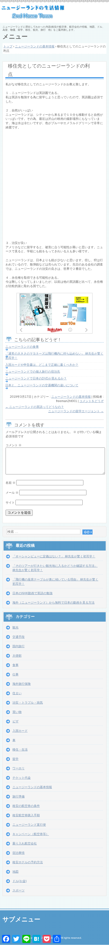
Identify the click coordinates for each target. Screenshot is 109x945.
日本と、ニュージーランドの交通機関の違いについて (41, 385)
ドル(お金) (19, 881)
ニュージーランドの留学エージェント (76, 411)
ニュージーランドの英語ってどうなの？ (34, 407)
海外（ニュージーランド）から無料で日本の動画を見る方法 (53, 602)
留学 (15, 759)
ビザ (15, 721)
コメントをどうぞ (91, 401)
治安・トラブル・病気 (27, 702)
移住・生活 (20, 749)
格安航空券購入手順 (26, 815)
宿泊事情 (18, 853)
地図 (15, 871)
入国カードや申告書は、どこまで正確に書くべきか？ (41, 365)
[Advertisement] (54, 186)
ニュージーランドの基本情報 (71, 397)
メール (12, 492)
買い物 (17, 712)
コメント (14, 445)
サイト (10, 502)
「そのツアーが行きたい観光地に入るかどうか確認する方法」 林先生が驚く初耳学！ (55, 568)
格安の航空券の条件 (26, 806)
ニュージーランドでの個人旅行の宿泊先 (32, 371)
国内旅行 (18, 646)
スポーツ (18, 890)
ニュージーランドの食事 (22, 347)
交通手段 (18, 637)
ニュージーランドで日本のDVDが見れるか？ (36, 378)
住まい (17, 693)
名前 (10, 483)
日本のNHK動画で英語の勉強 (32, 593)
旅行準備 (18, 796)
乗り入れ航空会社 (24, 843)
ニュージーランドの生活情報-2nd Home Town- (54, 13)
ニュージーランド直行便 (29, 824)
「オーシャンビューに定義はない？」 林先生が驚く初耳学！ (53, 556)
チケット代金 (21, 778)
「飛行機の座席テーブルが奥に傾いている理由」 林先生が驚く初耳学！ (55, 582)
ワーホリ (18, 768)
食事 (15, 665)
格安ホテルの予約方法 (27, 862)
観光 (15, 627)
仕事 (15, 674)
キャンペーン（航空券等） (30, 834)
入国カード (20, 731)
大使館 (17, 655)
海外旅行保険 (21, 684)
